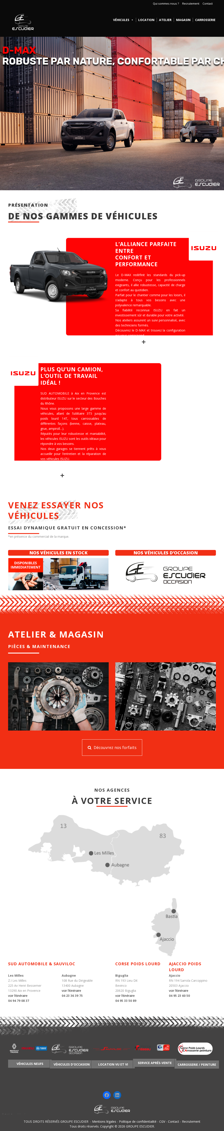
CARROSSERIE (205, 20)
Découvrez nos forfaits (114, 747)
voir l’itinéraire (18, 996)
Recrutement (190, 3)
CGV (162, 1121)
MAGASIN (183, 20)
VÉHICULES (121, 20)
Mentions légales (104, 1121)
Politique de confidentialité (137, 1121)
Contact (208, 3)
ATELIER (165, 20)
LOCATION (146, 20)
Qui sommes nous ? (166, 3)
